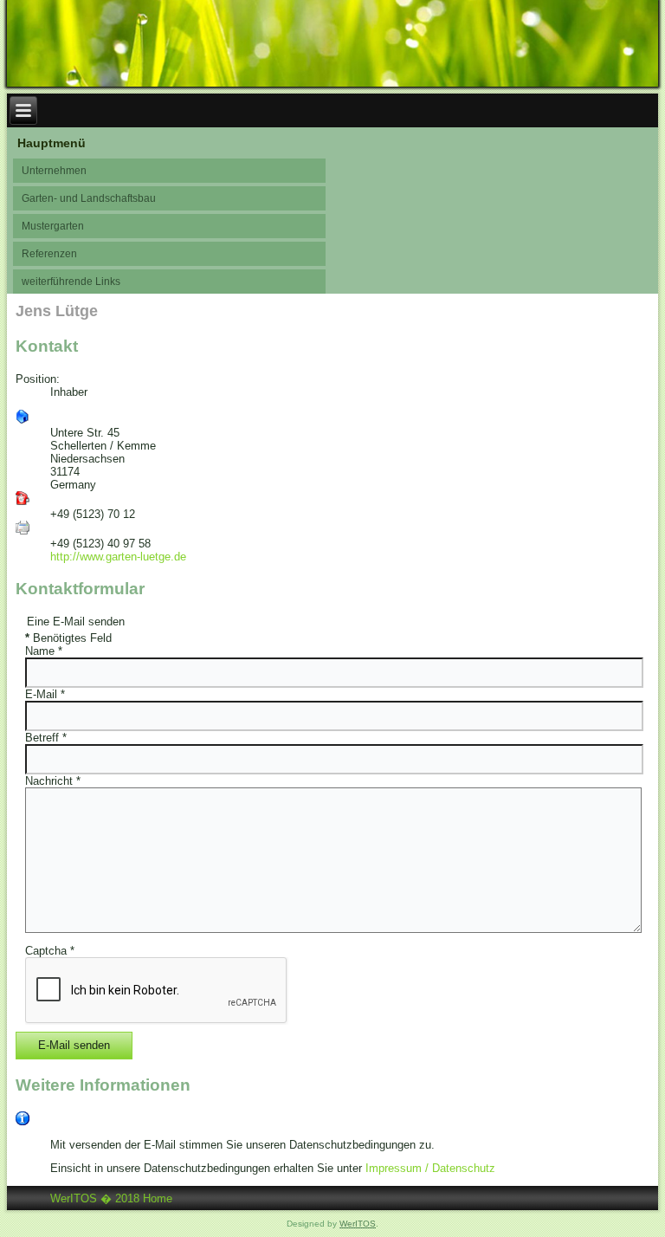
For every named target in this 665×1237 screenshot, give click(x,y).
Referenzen (49, 254)
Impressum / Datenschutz (430, 1168)
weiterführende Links (71, 281)
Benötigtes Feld (68, 637)
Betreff (46, 737)
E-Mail (45, 694)
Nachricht (53, 780)
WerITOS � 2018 (94, 1198)
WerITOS (357, 1223)
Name (43, 650)
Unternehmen (54, 171)
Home (157, 1198)
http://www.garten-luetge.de (118, 556)
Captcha (49, 950)
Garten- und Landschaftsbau (89, 198)
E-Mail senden (74, 1045)
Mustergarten (53, 226)
